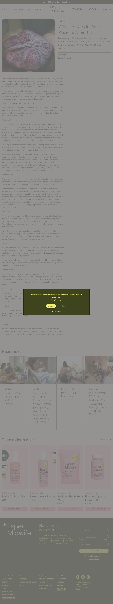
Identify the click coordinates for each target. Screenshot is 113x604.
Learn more (56, 297)
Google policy (56, 300)
